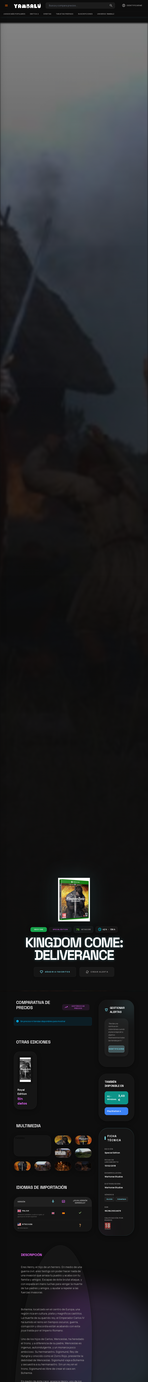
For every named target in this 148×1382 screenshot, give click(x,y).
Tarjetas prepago (64, 14)
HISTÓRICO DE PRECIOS (74, 1007)
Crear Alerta (96, 972)
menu (6, 5)
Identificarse (116, 1049)
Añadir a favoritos (55, 972)
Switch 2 (34, 14)
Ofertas (47, 14)
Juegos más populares (14, 14)
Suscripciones (85, 14)
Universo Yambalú (105, 14)
